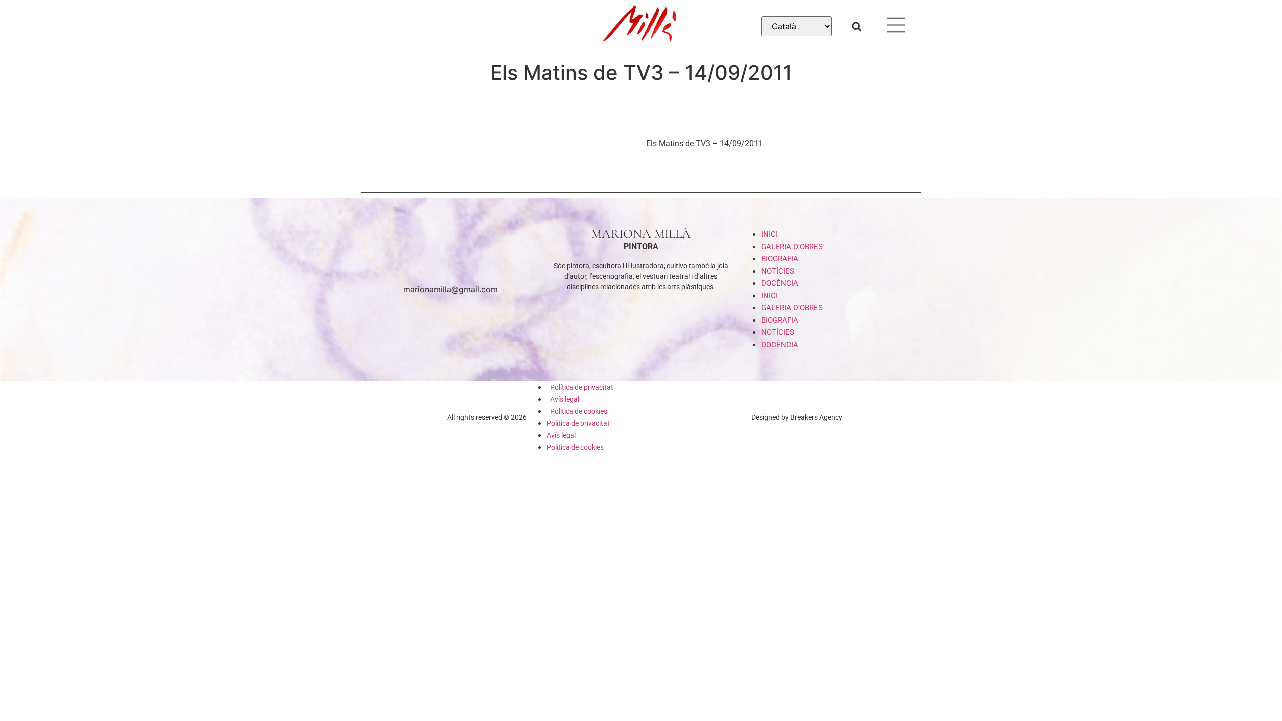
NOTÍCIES (777, 271)
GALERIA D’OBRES (792, 246)
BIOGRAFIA (779, 258)
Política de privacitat (581, 387)
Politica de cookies (578, 411)
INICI (769, 234)
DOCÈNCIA (779, 283)
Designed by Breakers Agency (796, 417)
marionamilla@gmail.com (450, 289)
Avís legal (564, 399)
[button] (856, 26)
